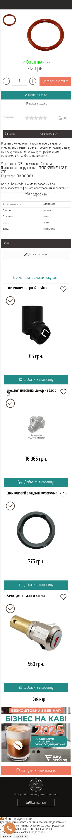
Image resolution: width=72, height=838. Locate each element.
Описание (9, 133)
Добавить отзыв (38, 254)
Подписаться (38, 802)
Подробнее (38, 832)
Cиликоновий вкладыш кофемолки (31, 493)
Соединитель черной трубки (26, 288)
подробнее (38, 194)
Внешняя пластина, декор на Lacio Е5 (31, 392)
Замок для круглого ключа (25, 596)
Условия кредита (37, 103)
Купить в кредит (37, 95)
